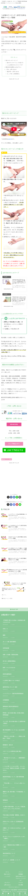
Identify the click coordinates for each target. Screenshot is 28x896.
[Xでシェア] (8, 497)
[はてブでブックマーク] (14, 497)
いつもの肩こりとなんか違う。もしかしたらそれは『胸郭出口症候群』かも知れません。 (14, 768)
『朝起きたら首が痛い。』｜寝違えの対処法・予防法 (14, 737)
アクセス (21, 882)
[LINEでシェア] (17, 497)
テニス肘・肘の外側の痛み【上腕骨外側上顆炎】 (14, 722)
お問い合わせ (7, 884)
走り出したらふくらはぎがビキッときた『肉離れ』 (14, 837)
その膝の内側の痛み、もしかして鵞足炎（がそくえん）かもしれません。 (14, 807)
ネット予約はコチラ (14, 443)
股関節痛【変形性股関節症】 (11, 706)
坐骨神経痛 (6, 648)
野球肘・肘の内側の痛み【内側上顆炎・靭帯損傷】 (14, 714)
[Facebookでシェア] (11, 497)
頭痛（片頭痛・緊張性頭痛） (11, 654)
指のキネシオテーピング (12, 60)
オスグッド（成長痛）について (11, 860)
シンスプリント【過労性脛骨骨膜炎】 (13, 693)
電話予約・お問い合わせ (13, 71)
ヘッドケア (7, 876)
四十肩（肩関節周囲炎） (9, 661)
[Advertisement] (14, 94)
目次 (12, 57)
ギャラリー (7, 882)
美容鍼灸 (21, 874)
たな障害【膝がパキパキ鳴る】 (11, 680)
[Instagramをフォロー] (14, 504)
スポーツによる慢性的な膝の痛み (12, 751)
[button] (19, 497)
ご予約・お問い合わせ (11, 69)
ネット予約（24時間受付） (13, 73)
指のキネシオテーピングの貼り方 (15, 62)
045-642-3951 (14, 424)
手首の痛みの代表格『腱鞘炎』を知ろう (14, 815)
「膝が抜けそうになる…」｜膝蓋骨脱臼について (14, 758)
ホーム (7, 872)
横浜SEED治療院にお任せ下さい (14, 67)
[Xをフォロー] (8, 504)
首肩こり (5, 628)
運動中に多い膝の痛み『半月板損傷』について (14, 792)
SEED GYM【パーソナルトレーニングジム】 (21, 878)
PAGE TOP (14, 609)
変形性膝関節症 (7, 674)
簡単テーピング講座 (7, 459)
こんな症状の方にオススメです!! (15, 65)
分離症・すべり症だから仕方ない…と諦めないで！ (14, 829)
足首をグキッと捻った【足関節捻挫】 (13, 821)
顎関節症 (5, 800)
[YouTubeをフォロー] (17, 504)
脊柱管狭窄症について (9, 853)
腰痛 (4, 635)
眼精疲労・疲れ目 (8, 744)
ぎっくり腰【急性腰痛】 (9, 641)
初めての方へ (7, 874)
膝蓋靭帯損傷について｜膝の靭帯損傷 (13, 776)
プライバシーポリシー (14, 887)
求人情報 (21, 884)
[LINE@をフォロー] (20, 504)
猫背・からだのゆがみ (9, 667)
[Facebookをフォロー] (11, 504)
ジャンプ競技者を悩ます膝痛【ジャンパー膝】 (14, 846)
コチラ (10, 139)
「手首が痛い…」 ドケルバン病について (14, 784)
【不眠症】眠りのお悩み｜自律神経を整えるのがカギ (14, 621)
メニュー (21, 872)
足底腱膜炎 (6, 700)
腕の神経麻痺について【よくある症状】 (14, 730)
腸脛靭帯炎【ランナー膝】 (10, 687)
